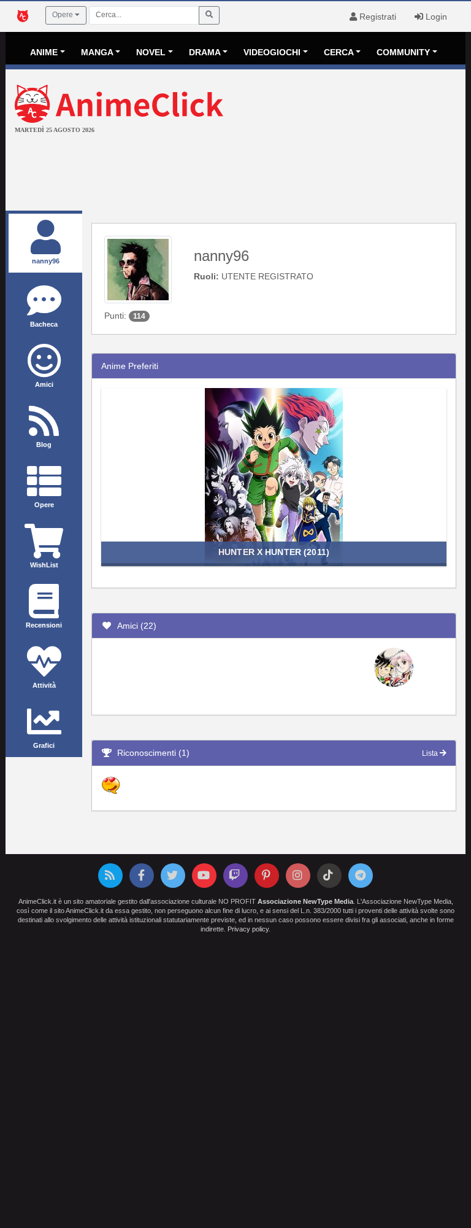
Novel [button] (151, 52)
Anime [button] (44, 52)
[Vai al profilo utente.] (138, 269)
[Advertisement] (235, 173)
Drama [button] (205, 52)
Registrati (376, 16)
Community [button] (403, 52)
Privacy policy (248, 929)
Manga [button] (97, 52)
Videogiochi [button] (272, 52)
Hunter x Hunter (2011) (273, 552)
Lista (431, 753)
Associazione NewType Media (305, 901)
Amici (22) (134, 626)
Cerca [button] (339, 52)
